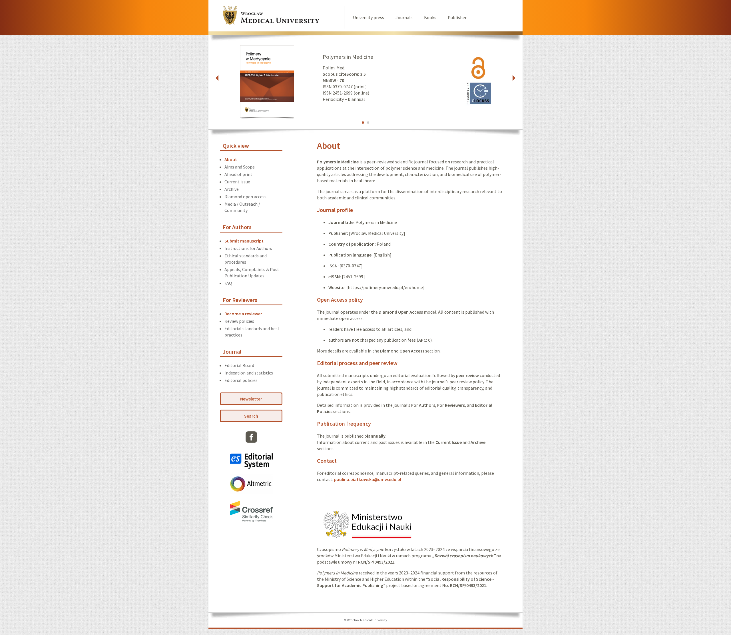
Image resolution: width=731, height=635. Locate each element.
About (230, 159)
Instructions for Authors (248, 248)
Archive (231, 189)
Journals (404, 17)
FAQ (228, 283)
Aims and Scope (239, 167)
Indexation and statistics (248, 373)
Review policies (239, 321)
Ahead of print (238, 174)
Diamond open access (245, 196)
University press (368, 17)
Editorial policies (241, 380)
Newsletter (251, 399)
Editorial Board (239, 365)
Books (430, 17)
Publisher (457, 17)
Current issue (237, 182)
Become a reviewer (243, 314)
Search (251, 416)
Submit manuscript (244, 241)
